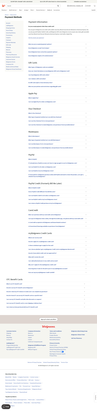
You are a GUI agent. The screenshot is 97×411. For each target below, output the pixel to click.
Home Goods (8, 383)
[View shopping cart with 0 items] (94, 6)
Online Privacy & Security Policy (58, 349)
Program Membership (12, 345)
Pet (20, 386)
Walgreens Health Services (13, 57)
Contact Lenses (34, 377)
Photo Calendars (18, 402)
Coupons (8, 37)
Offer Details (53, 333)
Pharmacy (8, 52)
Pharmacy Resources (11, 54)
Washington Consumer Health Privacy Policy (57, 354)
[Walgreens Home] (3, 5)
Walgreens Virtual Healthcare (13, 69)
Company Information (34, 331)
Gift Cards (8, 45)
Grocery (37, 380)
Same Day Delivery (10, 33)
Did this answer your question (36, 37)
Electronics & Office (10, 380)
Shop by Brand (23, 392)
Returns (8, 49)
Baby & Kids (8, 377)
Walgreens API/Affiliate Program (37, 345)
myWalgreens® (10, 343)
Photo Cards (31, 399)
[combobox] (31, 5)
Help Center (13, 15)
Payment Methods (11, 42)
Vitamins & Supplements (24, 389)
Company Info (9, 64)
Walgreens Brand (36, 389)
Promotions (9, 35)
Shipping (8, 47)
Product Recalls (54, 335)
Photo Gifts (27, 402)
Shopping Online (10, 28)
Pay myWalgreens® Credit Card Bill (15, 349)
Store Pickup (9, 30)
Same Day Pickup (36, 402)
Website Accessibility (55, 337)
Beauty (15, 377)
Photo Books (8, 402)
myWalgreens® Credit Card (13, 347)
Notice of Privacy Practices (35, 362)
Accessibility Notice (55, 339)
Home (6, 15)
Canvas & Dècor (40, 399)
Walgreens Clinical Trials (78, 334)
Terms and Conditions (56, 331)
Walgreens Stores (10, 62)
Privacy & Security (55, 343)
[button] (88, 6)
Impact (30, 337)
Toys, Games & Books (10, 389)
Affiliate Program (32, 349)
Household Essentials (35, 383)
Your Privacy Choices (55, 351)
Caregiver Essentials (23, 377)
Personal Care (26, 386)
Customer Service (10, 59)
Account (8, 23)
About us (30, 333)
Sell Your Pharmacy (76, 338)
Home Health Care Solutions (21, 383)
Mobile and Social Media (12, 66)
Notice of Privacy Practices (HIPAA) (59, 347)
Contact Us (9, 339)
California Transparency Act (35, 341)
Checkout (8, 40)
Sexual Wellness (36, 386)
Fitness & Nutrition (22, 380)
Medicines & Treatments (11, 386)
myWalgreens (9, 25)
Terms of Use (64, 362)
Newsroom (31, 335)
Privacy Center (53, 345)
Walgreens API (32, 347)
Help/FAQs (9, 337)
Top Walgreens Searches (11, 392)
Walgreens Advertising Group (79, 331)
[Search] (59, 6)
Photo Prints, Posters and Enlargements (16, 399)
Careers (30, 339)
